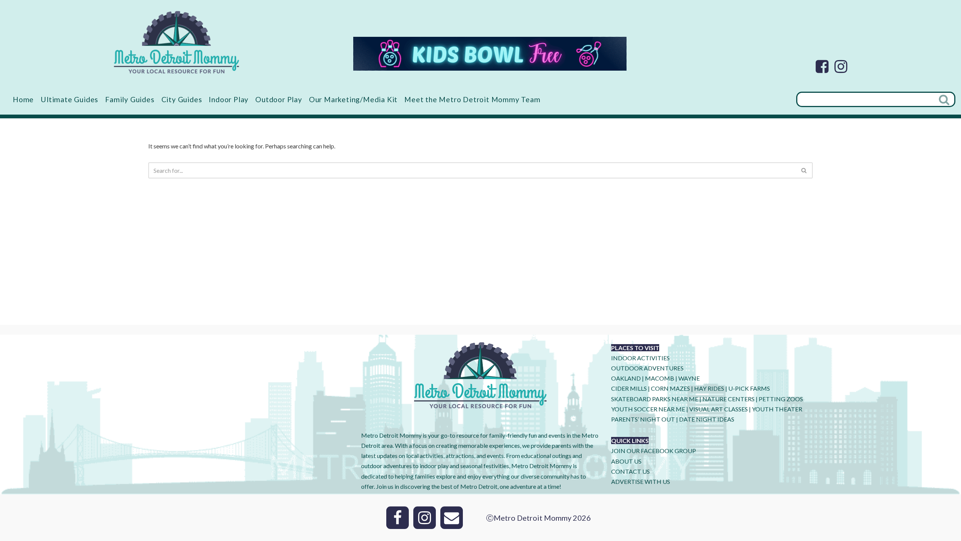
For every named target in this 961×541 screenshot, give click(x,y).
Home (23, 99)
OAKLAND (626, 378)
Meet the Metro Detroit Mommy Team (472, 99)
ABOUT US (626, 461)
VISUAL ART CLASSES (718, 409)
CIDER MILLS (629, 388)
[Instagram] (840, 66)
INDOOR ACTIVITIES (640, 357)
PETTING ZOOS (781, 398)
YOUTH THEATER (777, 409)
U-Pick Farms (749, 388)
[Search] (944, 99)
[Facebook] (822, 66)
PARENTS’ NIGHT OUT (643, 419)
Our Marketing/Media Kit (353, 99)
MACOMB (659, 378)
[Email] (451, 517)
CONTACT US (630, 471)
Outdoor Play (278, 99)
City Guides (181, 99)
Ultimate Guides (69, 99)
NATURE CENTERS (728, 398)
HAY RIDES (709, 388)
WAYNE (689, 378)
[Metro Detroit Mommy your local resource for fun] (176, 42)
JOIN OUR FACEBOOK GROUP (653, 450)
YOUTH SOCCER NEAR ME (648, 409)
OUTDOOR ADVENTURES (647, 368)
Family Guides (129, 99)
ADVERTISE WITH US (640, 481)
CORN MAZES (670, 388)
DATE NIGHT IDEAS (706, 419)
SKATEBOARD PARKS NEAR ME (655, 398)
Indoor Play (229, 99)
